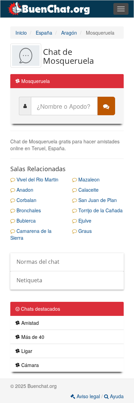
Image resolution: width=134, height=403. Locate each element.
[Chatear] (106, 106)
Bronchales (28, 210)
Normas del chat (37, 261)
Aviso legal (88, 396)
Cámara (29, 364)
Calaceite (88, 189)
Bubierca (25, 220)
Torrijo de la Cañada (100, 210)
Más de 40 (32, 336)
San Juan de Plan (97, 200)
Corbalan (25, 200)
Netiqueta (29, 280)
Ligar (26, 350)
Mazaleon (88, 179)
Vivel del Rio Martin (36, 179)
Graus (84, 230)
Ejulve (84, 220)
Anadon (24, 189)
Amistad (29, 322)
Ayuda (116, 396)
